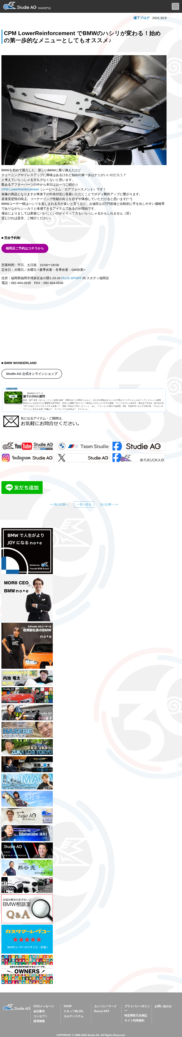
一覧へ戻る (84, 504)
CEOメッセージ (43, 1006)
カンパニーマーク (105, 1006)
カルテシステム (74, 1016)
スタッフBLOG (73, 1011)
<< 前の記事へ (59, 504)
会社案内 (39, 1011)
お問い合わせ (163, 1006)
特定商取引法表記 (135, 1015)
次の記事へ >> (109, 504)
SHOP (68, 1006)
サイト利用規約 (134, 1020)
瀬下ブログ (141, 18)
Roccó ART (101, 1011)
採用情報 (39, 1021)
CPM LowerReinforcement (20, 189)
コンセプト (40, 1016)
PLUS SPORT (71, 278)
